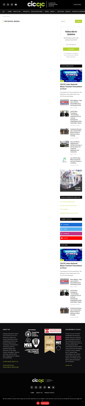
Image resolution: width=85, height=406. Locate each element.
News (47, 11)
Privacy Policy (49, 392)
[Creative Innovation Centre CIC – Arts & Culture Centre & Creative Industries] (42, 4)
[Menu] (3, 11)
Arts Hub (61, 11)
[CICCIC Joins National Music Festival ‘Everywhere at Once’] (71, 76)
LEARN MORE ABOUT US (10, 361)
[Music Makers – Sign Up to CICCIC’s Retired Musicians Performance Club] (64, 102)
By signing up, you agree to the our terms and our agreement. (71, 55)
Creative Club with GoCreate (68, 205)
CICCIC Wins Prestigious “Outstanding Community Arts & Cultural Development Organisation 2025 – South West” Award (76, 117)
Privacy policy (45, 403)
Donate (67, 11)
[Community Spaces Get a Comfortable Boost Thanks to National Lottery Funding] (64, 131)
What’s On (16, 11)
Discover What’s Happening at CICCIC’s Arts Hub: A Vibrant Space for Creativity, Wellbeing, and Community (76, 146)
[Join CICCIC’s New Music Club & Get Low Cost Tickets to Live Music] (64, 160)
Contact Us (68, 365)
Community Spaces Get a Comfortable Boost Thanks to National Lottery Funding (75, 132)
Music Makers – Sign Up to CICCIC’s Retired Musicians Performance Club (76, 103)
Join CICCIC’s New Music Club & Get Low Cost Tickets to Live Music (76, 160)
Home (10, 11)
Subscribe (77, 4)
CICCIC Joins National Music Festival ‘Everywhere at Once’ (71, 86)
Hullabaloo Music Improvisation (69, 213)
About (52, 11)
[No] (83, 401)
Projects (26, 11)
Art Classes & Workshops (67, 201)
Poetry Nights (64, 209)
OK (38, 403)
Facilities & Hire (36, 11)
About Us (39, 392)
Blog (62, 81)
